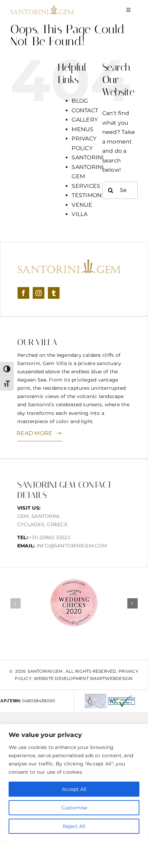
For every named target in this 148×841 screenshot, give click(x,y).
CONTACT (85, 110)
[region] (74, 782)
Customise (74, 808)
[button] (15, 603)
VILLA (79, 214)
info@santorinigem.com (71, 546)
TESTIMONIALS (93, 195)
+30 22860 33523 (49, 537)
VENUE (82, 205)
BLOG (80, 101)
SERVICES (86, 186)
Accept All (74, 789)
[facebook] (23, 293)
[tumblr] (54, 293)
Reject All (74, 826)
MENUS (82, 129)
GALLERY (85, 119)
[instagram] (38, 293)
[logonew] (42, 8)
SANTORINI (88, 157)
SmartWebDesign (111, 678)
